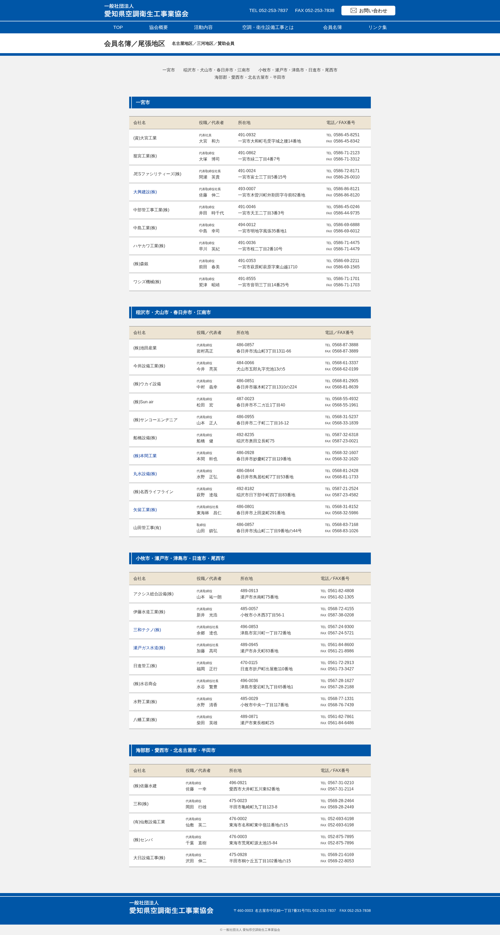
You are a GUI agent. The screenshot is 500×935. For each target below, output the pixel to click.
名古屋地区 (182, 43)
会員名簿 (332, 27)
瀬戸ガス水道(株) (149, 648)
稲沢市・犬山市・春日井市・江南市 (216, 70)
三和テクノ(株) (147, 630)
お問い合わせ (373, 10)
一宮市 (168, 70)
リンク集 (377, 27)
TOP (118, 27)
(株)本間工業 (145, 456)
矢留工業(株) (145, 509)
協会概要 (158, 27)
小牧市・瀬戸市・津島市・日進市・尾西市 (298, 70)
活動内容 (203, 27)
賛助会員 (226, 43)
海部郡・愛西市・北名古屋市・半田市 (250, 77)
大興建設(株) (145, 192)
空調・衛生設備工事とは (268, 27)
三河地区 (205, 43)
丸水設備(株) (145, 474)
